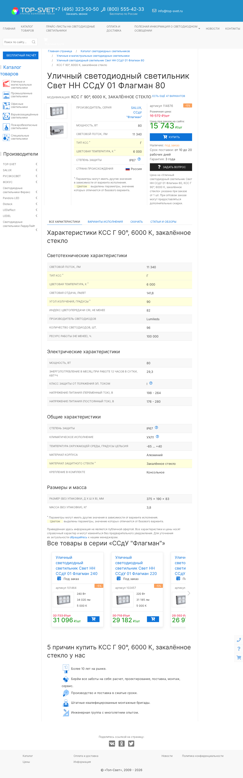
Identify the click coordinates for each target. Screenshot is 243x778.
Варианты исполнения (105, 221)
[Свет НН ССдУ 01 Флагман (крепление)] (56, 130)
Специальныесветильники (20, 137)
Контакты (232, 28)
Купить (174, 137)
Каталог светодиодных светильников (105, 51)
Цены (26, 761)
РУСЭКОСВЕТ (12, 176)
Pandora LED (11, 198)
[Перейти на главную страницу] (33, 11)
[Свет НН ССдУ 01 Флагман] (56, 111)
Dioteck (7, 204)
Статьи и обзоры (163, 221)
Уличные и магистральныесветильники (21, 84)
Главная (9, 28)
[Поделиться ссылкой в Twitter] (131, 744)
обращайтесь (78, 537)
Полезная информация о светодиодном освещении (165, 28)
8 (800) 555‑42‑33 (123, 9)
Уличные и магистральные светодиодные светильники (93, 55)
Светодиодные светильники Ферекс (16, 190)
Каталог (28, 755)
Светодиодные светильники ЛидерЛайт (19, 223)
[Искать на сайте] (33, 42)
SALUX (7, 170)
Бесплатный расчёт (21, 55)
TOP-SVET (9, 164)
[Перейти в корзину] (239, 657)
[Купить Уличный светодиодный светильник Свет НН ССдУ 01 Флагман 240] (93, 619)
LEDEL (7, 215)
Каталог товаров (27, 28)
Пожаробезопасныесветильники (24, 126)
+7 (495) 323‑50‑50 (77, 9)
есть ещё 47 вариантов (168, 95)
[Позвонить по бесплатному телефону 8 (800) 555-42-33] (102, 12)
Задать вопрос (174, 167)
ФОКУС (7, 182)
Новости (213, 28)
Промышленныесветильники (21, 95)
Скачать (136, 221)
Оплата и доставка (114, 28)
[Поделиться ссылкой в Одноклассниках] (121, 744)
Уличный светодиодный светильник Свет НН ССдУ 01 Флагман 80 (100, 60)
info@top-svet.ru (170, 11)
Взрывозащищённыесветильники (24, 116)
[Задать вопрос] (239, 648)
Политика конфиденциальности (202, 755)
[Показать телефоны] (239, 640)
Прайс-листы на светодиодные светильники (70, 28)
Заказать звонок (77, 13)
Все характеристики (64, 221)
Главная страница (60, 51)
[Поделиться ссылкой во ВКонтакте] (112, 744)
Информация (82, 761)
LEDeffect (9, 210)
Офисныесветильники (19, 105)
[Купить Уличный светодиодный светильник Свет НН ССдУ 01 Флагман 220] (153, 619)
